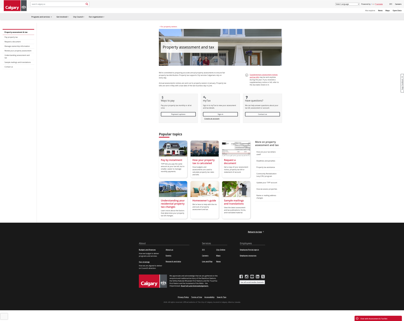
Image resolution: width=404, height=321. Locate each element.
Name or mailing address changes (266, 196)
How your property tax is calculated (203, 161)
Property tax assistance (265, 167)
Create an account (211, 118)
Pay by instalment (171, 160)
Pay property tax (11, 37)
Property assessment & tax (16, 32)
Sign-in (220, 114)
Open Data (397, 10)
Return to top (255, 231)
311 (390, 4)
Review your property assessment (18, 51)
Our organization (96, 17)
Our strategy (144, 262)
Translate (379, 4)
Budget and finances (147, 250)
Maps (387, 10)
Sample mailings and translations (18, 62)
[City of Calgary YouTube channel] (252, 277)
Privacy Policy (183, 297)
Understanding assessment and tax (17, 56)
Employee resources (248, 255)
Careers (398, 4)
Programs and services (40, 17)
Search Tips (221, 297)
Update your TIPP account (266, 182)
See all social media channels (252, 282)
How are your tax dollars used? (266, 153)
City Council (78, 17)
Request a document (13, 41)
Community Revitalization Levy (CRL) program (266, 174)
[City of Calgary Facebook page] (241, 277)
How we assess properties (266, 189)
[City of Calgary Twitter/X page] (263, 277)
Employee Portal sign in (249, 250)
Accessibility (209, 297)
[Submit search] (87, 4)
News (380, 10)
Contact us (9, 67)
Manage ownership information (17, 46)
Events (168, 255)
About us (169, 250)
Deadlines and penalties (265, 161)
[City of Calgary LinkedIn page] (257, 277)
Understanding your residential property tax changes (173, 203)
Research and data (173, 261)
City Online (220, 250)
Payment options (178, 114)
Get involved (61, 17)
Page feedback (402, 84)
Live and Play (207, 261)
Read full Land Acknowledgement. (195, 286)
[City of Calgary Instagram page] (247, 277)
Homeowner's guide (204, 200)
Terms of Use (196, 297)
